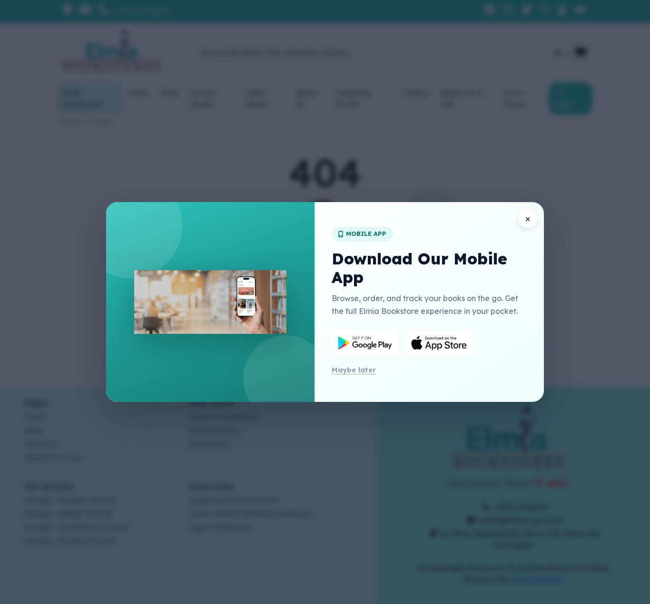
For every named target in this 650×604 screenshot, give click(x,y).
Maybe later (354, 369)
